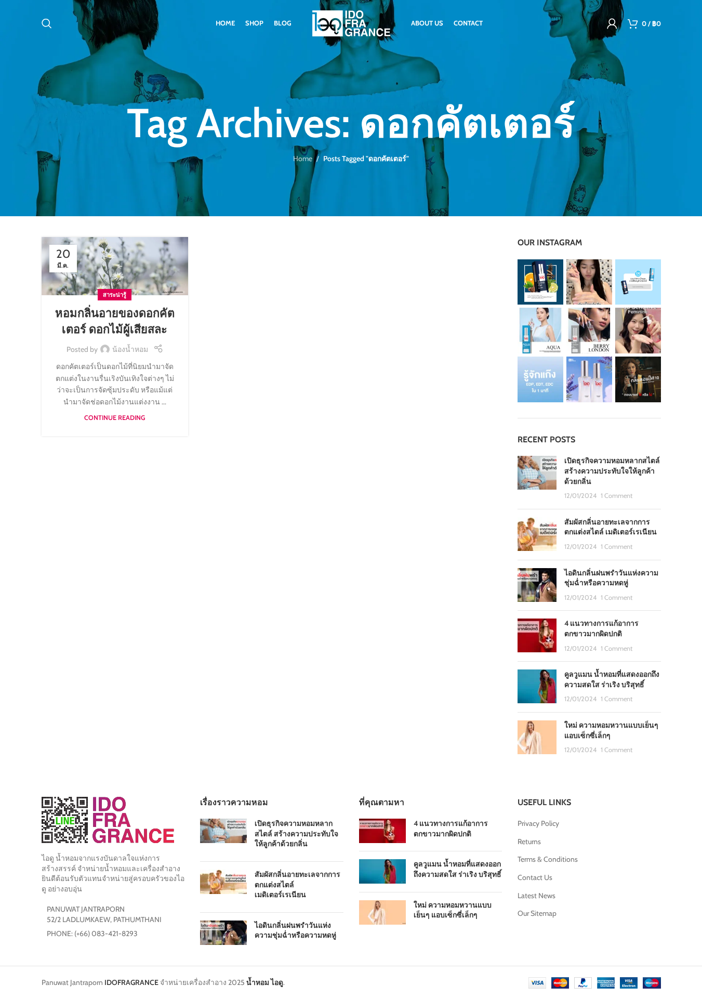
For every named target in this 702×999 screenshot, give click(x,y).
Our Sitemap (537, 913)
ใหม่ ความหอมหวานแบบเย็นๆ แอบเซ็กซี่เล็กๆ (453, 910)
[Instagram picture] (540, 282)
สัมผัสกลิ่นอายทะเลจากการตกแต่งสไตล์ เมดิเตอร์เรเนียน (610, 527)
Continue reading (114, 418)
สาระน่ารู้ (114, 294)
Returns (529, 841)
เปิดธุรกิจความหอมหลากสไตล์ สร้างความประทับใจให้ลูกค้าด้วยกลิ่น (612, 470)
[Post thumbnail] (537, 478)
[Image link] (108, 819)
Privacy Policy (538, 823)
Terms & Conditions (548, 859)
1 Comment (616, 496)
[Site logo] (351, 22)
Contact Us (535, 877)
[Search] (46, 23)
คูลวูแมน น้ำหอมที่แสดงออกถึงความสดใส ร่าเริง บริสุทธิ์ (611, 679)
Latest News (536, 895)
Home (302, 158)
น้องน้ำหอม (130, 349)
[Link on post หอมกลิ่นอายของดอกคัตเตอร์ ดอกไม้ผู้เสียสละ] (115, 266)
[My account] (612, 23)
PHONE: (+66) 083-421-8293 (92, 933)
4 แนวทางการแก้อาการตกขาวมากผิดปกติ (601, 628)
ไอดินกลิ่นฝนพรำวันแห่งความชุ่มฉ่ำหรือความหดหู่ (611, 578)
